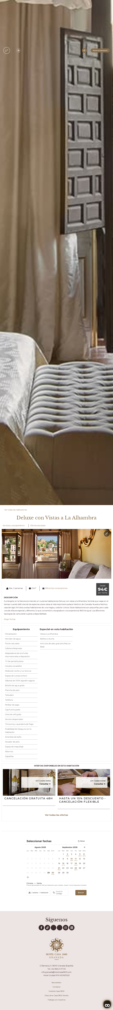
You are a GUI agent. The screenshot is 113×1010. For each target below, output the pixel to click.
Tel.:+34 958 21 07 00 (56, 969)
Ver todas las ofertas (56, 815)
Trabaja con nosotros (56, 1000)
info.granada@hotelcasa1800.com (56, 972)
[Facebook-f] (41, 927)
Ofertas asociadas (37, 525)
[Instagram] (65, 927)
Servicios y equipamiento (14, 525)
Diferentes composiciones (56, 588)
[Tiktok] (47, 927)
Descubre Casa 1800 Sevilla (56, 995)
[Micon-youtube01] (53, 927)
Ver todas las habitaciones (15, 510)
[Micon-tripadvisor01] (59, 927)
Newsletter (56, 983)
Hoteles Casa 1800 (56, 991)
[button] (6, 50)
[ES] (19, 50)
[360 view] (107, 534)
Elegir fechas (9, 619)
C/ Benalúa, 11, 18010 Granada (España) (56, 966)
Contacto (56, 987)
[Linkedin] (71, 927)
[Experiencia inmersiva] (84, 50)
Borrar (82, 841)
